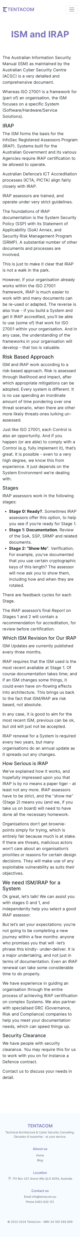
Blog (40, 1160)
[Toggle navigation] (72, 9)
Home (40, 1155)
